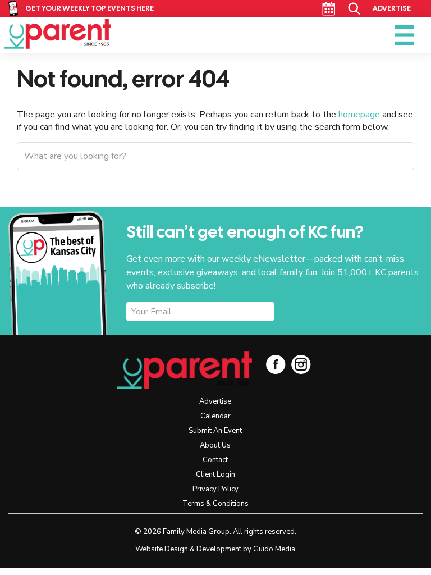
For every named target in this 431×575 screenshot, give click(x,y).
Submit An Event (215, 431)
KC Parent (57, 34)
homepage (359, 114)
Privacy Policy (215, 489)
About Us (215, 445)
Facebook (276, 364)
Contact (215, 460)
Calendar (329, 9)
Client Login (215, 474)
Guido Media (274, 549)
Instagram (301, 364)
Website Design (161, 549)
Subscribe (331, 312)
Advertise (392, 8)
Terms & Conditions (215, 504)
